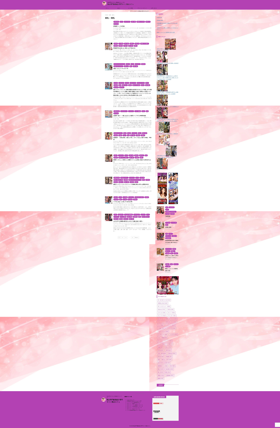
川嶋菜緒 (123, 187)
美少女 (139, 98)
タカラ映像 (130, 203)
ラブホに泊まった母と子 (143, 203)
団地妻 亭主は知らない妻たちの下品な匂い (124, 48)
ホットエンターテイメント (165, 340)
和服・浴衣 (141, 49)
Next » (136, 237)
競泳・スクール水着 (133, 98)
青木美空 (124, 189)
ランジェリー (143, 70)
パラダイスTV (171, 328)
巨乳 (119, 98)
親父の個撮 (143, 98)
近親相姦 (131, 142)
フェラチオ (173, 334)
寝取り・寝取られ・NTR (164, 359)
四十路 (161, 356)
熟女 (128, 71)
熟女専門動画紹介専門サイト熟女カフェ (120, 4)
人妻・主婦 (138, 28)
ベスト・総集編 (143, 117)
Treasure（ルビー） (131, 186)
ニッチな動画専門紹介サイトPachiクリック (136, 410)
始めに (118, 8)
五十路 (160, 350)
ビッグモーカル (162, 334)
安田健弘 (117, 51)
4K (168, 300)
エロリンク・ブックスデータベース (134, 407)
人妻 (168, 350)
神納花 (116, 226)
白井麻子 (125, 51)
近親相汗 (135, 142)
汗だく (121, 142)
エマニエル (161, 312)
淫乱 (172, 366)
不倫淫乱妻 (159, 17)
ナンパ (128, 28)
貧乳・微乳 (118, 29)
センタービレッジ (130, 117)
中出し (148, 117)
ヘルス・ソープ (138, 97)
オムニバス (162, 315)
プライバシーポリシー (142, 8)
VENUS (135, 141)
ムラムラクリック (130, 399)
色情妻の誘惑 (160, 20)
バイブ (139, 70)
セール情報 (130, 8)
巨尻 (167, 362)
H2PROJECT (123, 28)
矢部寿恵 (144, 187)
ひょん (126, 203)
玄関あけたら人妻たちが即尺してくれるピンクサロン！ (167, 28)
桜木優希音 (135, 224)
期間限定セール (163, 366)
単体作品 (148, 70)
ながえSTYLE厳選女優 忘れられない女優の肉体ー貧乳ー (128, 221)
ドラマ (173, 322)
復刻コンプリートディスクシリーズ (133, 187)
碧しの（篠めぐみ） (144, 224)
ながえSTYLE (126, 223)
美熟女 (161, 375)
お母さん (122, 203)
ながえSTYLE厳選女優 (134, 223)
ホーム (107, 8)
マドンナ (161, 344)
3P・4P (161, 300)
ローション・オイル (145, 97)
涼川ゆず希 (117, 205)
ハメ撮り (161, 328)
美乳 (167, 372)
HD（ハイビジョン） (164, 306)
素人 (160, 372)
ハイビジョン (127, 97)
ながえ (122, 223)
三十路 (169, 344)
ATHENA (123, 49)
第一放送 (123, 205)
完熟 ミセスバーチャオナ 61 (120, 68)
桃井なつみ (125, 71)
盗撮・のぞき (123, 98)
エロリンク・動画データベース (133, 403)
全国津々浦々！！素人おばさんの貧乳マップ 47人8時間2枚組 (129, 115)
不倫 (160, 347)
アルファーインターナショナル (127, 70)
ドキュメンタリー (163, 322)
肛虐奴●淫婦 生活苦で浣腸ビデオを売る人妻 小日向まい (167, 24)
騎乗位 (133, 51)
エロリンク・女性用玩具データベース (135, 406)
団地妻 (169, 356)
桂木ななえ (144, 163)
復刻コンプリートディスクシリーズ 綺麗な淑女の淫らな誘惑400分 (131, 184)
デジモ (174, 318)
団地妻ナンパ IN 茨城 (118, 26)
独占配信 (169, 369)
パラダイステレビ (163, 331)
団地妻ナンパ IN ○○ (145, 28)
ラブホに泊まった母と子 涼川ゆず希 (122, 201)
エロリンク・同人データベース (133, 408)
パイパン (132, 97)
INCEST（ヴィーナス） (125, 141)
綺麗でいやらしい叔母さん (120, 165)
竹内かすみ (120, 226)
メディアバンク (133, 28)
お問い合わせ (154, 8)
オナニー (135, 70)
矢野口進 (148, 187)
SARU (132, 141)
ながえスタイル (142, 223)
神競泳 (128, 98)
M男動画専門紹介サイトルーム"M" (134, 401)
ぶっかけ (123, 97)
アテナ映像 (127, 49)
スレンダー (148, 223)
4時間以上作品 (124, 117)
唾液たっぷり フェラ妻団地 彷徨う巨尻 (166, 32)
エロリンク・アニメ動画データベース (135, 405)
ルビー (131, 163)
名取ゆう (137, 49)
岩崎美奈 (121, 51)
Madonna (161, 309)
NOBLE (122, 163)
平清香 (117, 142)
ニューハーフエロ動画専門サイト (134, 402)
